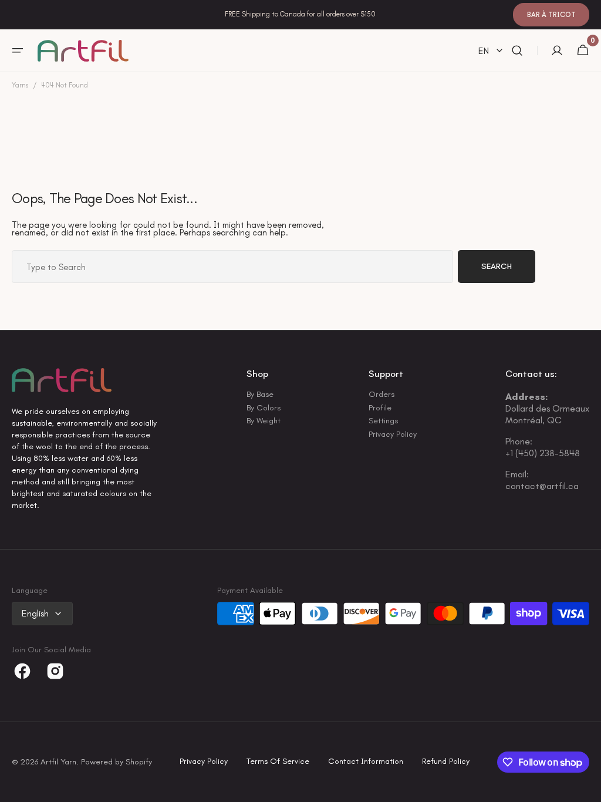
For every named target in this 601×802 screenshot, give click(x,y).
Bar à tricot (551, 15)
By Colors (264, 408)
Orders (381, 395)
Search (496, 266)
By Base (260, 395)
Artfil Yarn (58, 762)
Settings (383, 421)
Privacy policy (204, 762)
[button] (18, 50)
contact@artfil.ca (542, 485)
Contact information (365, 762)
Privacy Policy (393, 434)
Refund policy (446, 762)
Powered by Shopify (116, 762)
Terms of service (278, 762)
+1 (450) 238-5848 (542, 453)
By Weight (264, 421)
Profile (380, 408)
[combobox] (232, 266)
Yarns (20, 85)
